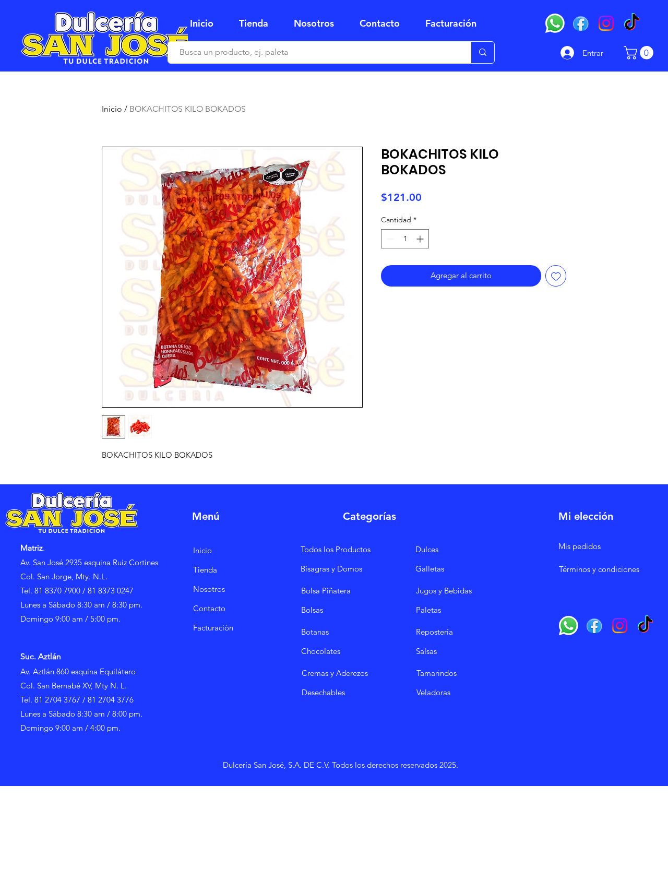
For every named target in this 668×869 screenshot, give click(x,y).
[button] (258, 23)
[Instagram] (606, 23)
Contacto (209, 608)
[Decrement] (389, 239)
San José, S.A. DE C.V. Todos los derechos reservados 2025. (355, 765)
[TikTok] (632, 23)
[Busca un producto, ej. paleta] (482, 52)
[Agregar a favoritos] (556, 276)
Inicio (112, 109)
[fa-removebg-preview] (580, 23)
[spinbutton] (405, 239)
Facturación (213, 628)
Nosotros (209, 589)
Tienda (205, 570)
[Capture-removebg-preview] (555, 23)
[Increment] (420, 239)
